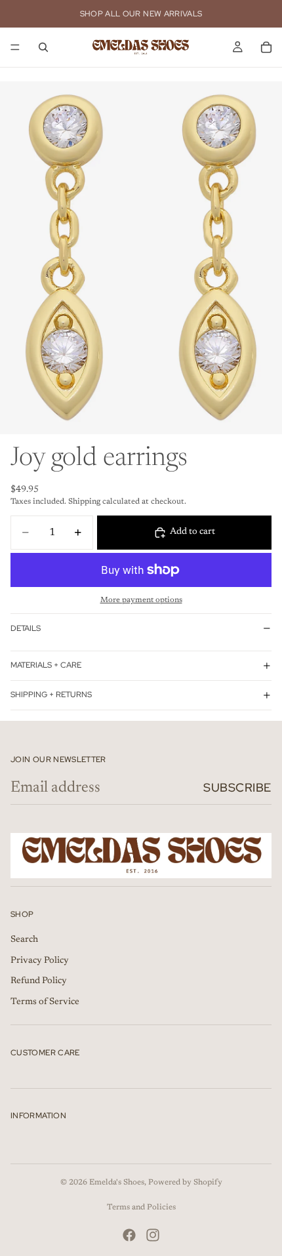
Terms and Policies (141, 1207)
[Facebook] (129, 1235)
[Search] (43, 47)
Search (24, 939)
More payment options (141, 600)
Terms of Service (44, 1002)
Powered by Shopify (185, 1182)
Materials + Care (45, 665)
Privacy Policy (39, 960)
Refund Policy (38, 981)
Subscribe (237, 787)
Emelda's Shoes (116, 1182)
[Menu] (15, 47)
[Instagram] (153, 1235)
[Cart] (266, 47)
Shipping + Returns (51, 694)
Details (25, 628)
